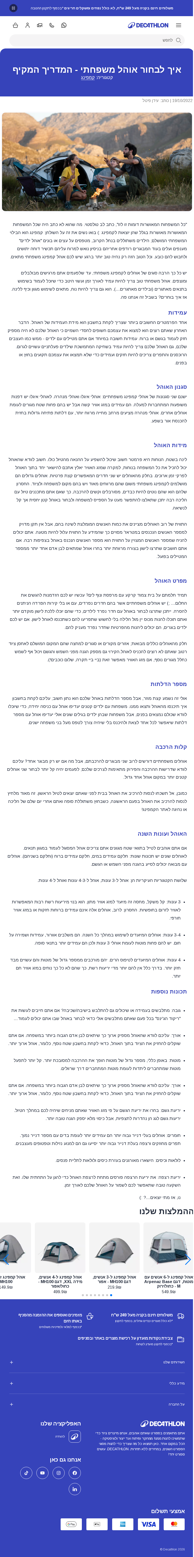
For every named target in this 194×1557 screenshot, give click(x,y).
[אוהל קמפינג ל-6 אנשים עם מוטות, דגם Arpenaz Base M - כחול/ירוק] (168, 1247)
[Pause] (13, 8)
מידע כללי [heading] (173, 1408)
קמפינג (88, 77)
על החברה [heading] (173, 1428)
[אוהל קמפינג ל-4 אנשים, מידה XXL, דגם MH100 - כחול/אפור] (60, 1247)
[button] (111, 1295)
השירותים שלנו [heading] (170, 1386)
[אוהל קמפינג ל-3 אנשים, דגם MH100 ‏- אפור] (114, 1247)
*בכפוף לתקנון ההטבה (102, 8)
